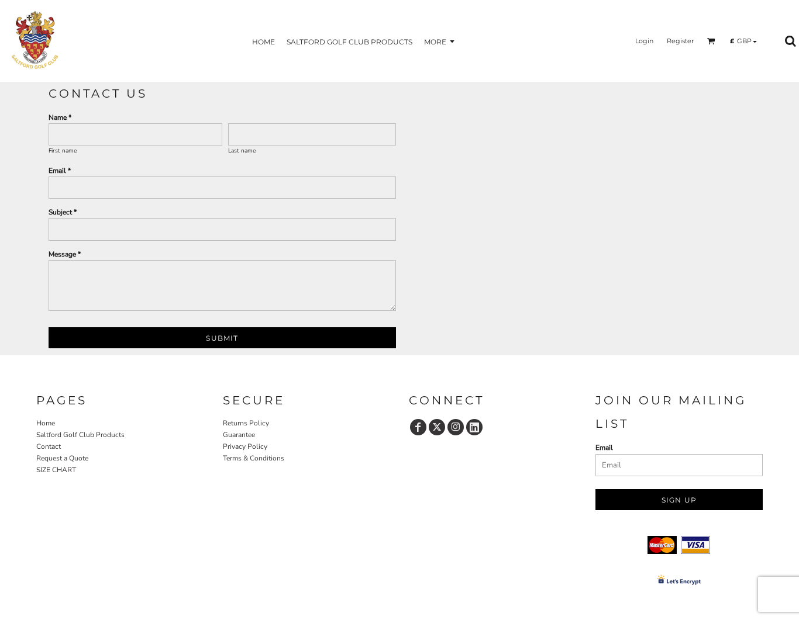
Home (45, 423)
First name (63, 151)
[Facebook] (418, 427)
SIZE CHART (56, 469)
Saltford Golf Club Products (80, 434)
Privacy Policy (245, 446)
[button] (711, 41)
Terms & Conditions (253, 458)
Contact (48, 446)
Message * (65, 254)
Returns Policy (246, 423)
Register (680, 41)
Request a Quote (62, 458)
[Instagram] (455, 427)
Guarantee (239, 434)
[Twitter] (437, 427)
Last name (242, 151)
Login (644, 41)
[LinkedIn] (474, 427)
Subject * (63, 212)
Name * (60, 117)
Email (604, 447)
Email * (60, 170)
